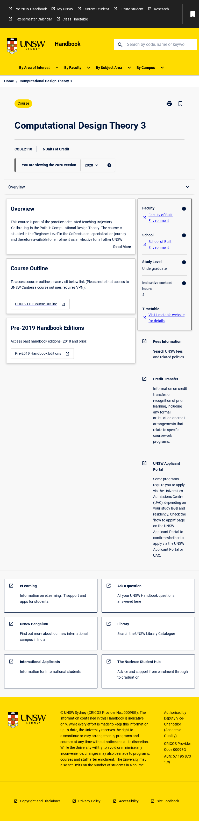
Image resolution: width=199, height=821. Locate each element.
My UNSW (65, 9)
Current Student (96, 9)
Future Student (131, 9)
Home (9, 81)
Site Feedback (168, 801)
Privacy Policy (89, 801)
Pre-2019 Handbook (31, 9)
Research (161, 9)
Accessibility (129, 801)
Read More (122, 247)
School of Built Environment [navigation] (160, 244)
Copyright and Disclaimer (40, 801)
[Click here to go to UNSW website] (26, 47)
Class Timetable (75, 19)
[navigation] (40, 304)
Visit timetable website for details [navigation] (166, 318)
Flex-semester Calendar (33, 19)
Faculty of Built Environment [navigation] (160, 218)
